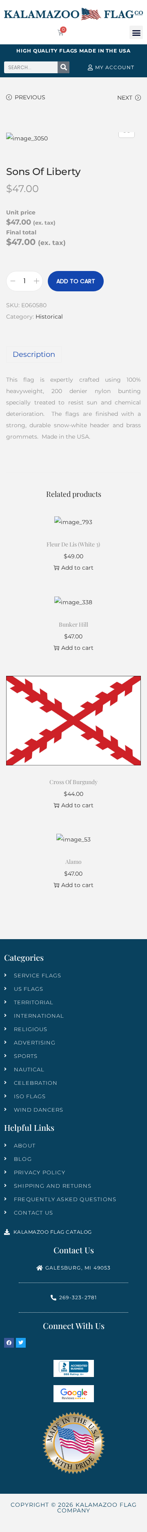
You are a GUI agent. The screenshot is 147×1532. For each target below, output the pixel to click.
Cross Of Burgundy (73, 782)
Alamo (73, 861)
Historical (49, 316)
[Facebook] (9, 1343)
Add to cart (75, 281)
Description (34, 354)
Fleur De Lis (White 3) (73, 544)
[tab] (73, 354)
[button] (136, 32)
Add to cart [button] (77, 567)
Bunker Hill (73, 624)
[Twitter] (21, 1343)
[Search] (63, 67)
